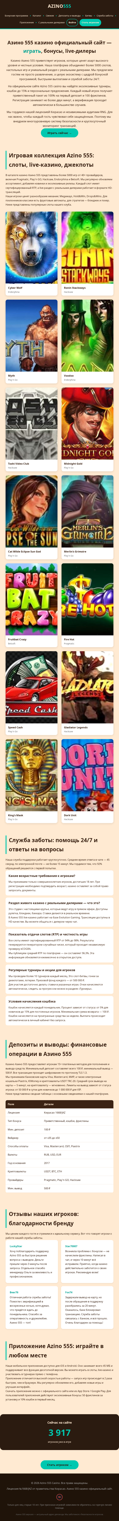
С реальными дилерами (51, 22)
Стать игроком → (59, 1465)
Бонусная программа (16, 15)
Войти (72, 22)
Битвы (88, 15)
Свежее (50, 15)
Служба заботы (105, 15)
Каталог (37, 15)
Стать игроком (90, 22)
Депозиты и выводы (70, 15)
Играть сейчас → (59, 133)
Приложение (27, 22)
